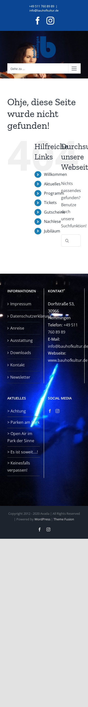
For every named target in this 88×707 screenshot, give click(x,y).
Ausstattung (21, 340)
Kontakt (17, 365)
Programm (54, 193)
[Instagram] (57, 411)
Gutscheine (54, 212)
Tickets (50, 202)
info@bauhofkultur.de (44, 10)
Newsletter (20, 377)
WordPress (42, 519)
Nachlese (52, 221)
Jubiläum (52, 231)
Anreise (17, 328)
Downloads (20, 352)
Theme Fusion (64, 519)
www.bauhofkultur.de (68, 360)
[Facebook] (50, 411)
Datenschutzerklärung (23, 316)
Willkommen (55, 174)
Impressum (20, 304)
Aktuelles (52, 184)
